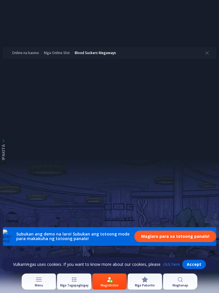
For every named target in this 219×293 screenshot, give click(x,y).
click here (171, 264)
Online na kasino (25, 53)
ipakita (3, 152)
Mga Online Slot (57, 53)
